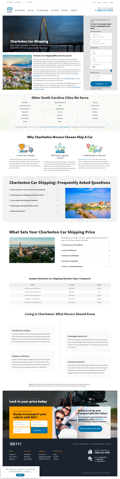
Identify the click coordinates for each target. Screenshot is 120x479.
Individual (27, 454)
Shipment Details (96, 76)
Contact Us (105, 2)
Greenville (25, 115)
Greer (60, 106)
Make (93, 51)
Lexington (60, 118)
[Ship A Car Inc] (10, 10)
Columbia (25, 102)
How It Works (20, 10)
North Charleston (25, 106)
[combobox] (101, 78)
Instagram (18, 2)
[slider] (111, 71)
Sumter (25, 121)
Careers (99, 2)
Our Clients (55, 10)
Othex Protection (44, 459)
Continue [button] (99, 84)
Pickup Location (96, 34)
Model (93, 58)
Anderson (95, 109)
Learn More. (27, 472)
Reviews (65, 10)
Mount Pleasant (25, 109)
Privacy (55, 459)
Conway (95, 102)
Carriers (111, 2)
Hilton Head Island (60, 102)
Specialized (28, 459)
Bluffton (95, 112)
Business (27, 457)
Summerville (25, 118)
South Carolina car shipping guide (57, 127)
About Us (12, 454)
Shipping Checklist (45, 457)
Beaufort (60, 115)
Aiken (60, 121)
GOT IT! (20, 475)
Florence (60, 112)
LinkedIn (30, 2)
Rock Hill (25, 112)
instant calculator (86, 159)
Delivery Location (96, 41)
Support (74, 10)
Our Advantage (42, 10)
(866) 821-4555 (105, 10)
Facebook (11, 2)
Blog (94, 2)
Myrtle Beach (60, 109)
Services (31, 10)
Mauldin (95, 115)
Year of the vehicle (96, 64)
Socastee (95, 118)
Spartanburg (95, 106)
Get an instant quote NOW (90, 428)
